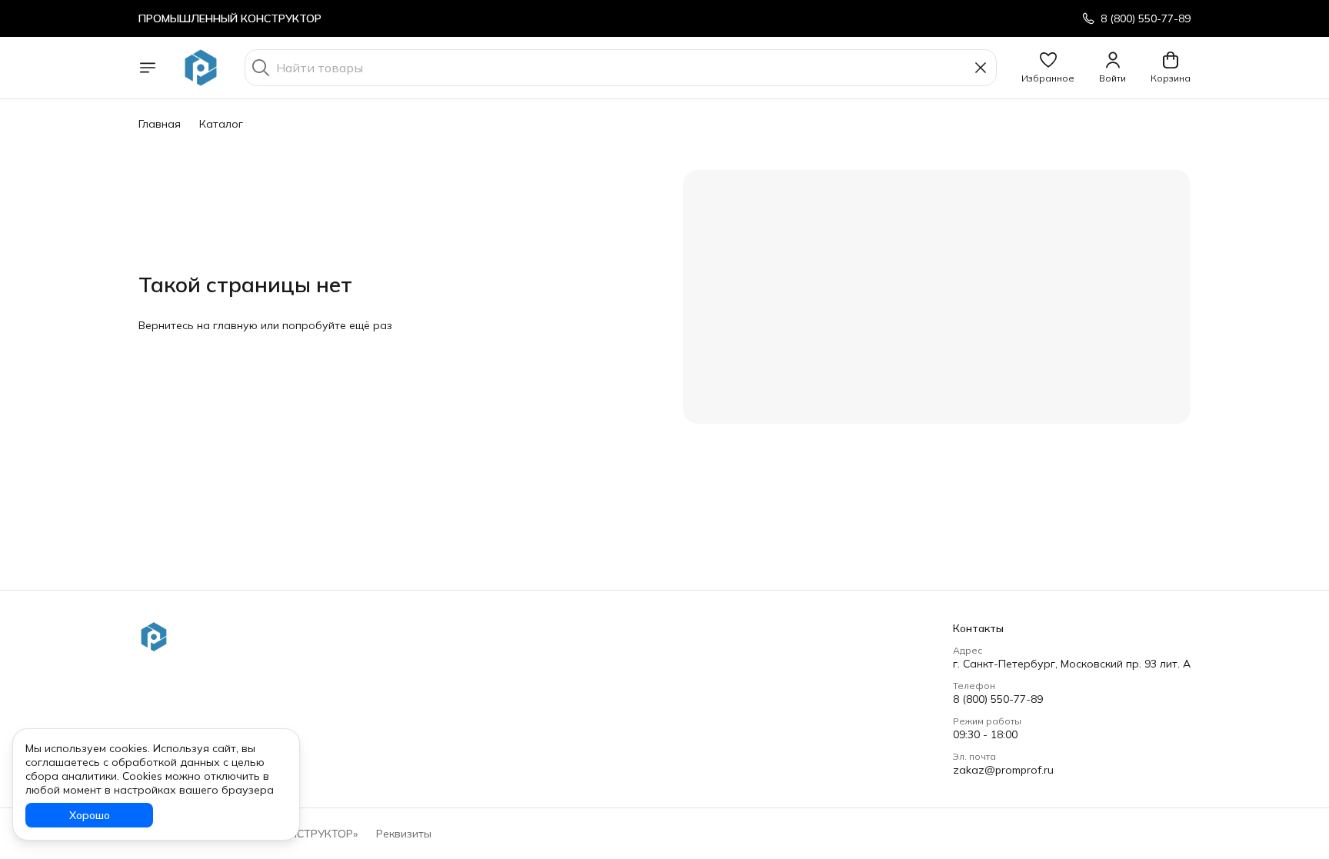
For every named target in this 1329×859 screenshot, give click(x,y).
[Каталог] (147, 67)
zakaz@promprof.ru (1003, 770)
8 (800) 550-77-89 (998, 699)
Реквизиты (403, 834)
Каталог (221, 124)
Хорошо (89, 815)
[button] (1047, 68)
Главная (159, 124)
